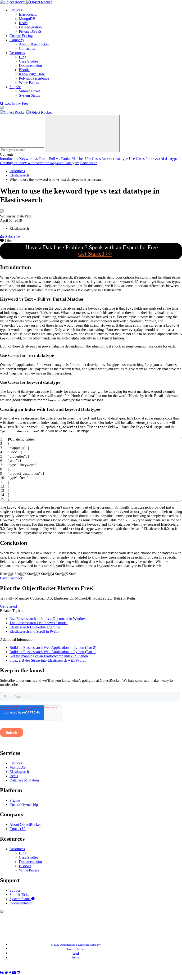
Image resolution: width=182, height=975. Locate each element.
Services (15, 10)
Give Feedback (11, 578)
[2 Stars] (27, 574)
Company (16, 40)
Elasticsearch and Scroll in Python (34, 631)
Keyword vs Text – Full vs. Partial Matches (51, 159)
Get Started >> (95, 254)
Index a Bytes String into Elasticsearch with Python (47, 660)
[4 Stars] (55, 574)
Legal (76, 953)
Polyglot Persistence (34, 78)
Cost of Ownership (23, 805)
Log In (10, 103)
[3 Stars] (41, 574)
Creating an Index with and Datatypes (39, 163)
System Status (29, 95)
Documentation (30, 65)
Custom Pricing (21, 36)
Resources (17, 53)
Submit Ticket (29, 91)
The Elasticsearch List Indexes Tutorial (38, 623)
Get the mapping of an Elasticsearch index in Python (48, 656)
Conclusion (88, 163)
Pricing (14, 800)
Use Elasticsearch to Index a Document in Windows (48, 619)
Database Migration (24, 780)
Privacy (76, 957)
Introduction (9, 159)
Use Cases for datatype (106, 159)
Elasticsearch (28, 14)
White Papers (29, 83)
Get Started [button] (8, 606)
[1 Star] (14, 574)
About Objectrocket (34, 44)
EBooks (25, 866)
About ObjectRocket (25, 824)
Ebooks (24, 70)
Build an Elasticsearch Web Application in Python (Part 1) (52, 652)
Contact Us (17, 829)
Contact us (27, 48)
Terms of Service (76, 949)
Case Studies (28, 61)
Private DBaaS (30, 31)
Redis (23, 23)
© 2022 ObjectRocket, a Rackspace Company (76, 944)
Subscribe (12, 237)
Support (15, 87)
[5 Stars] (69, 574)
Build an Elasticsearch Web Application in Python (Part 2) (52, 647)
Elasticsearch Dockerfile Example (34, 627)
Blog (22, 57)
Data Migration (30, 27)
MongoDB (27, 19)
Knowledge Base (32, 74)
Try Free (22, 103)
